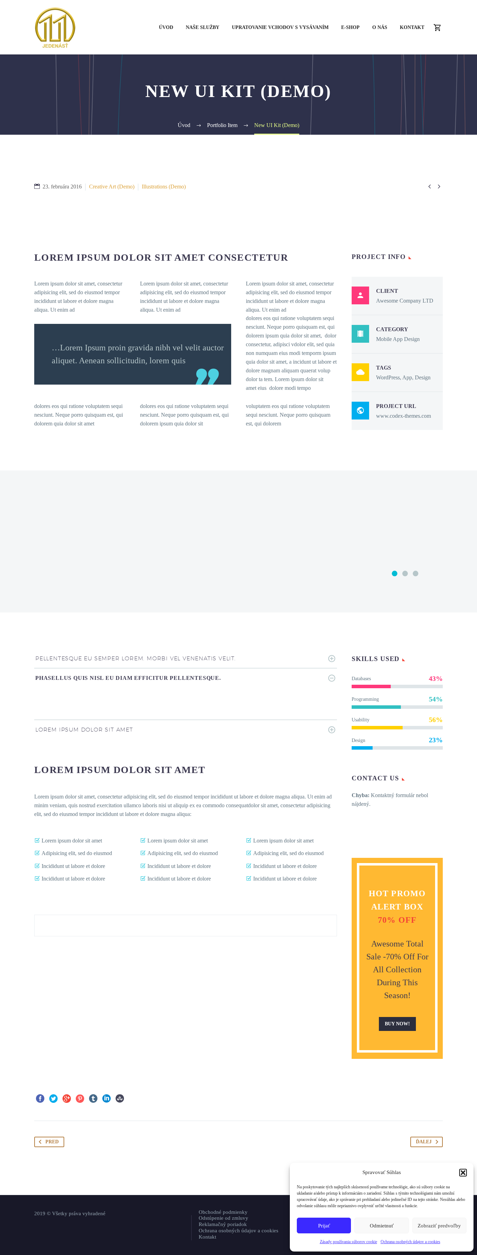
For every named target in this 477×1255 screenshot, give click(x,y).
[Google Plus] (67, 1098)
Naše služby (202, 27)
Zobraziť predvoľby (439, 1225)
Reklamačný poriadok (223, 1224)
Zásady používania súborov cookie (348, 1241)
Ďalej (424, 1141)
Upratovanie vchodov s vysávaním (280, 27)
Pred (52, 1141)
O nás (379, 27)
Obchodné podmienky (223, 1212)
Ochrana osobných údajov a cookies (410, 1241)
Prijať (324, 1225)
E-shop (350, 27)
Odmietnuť (382, 1225)
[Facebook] (40, 1098)
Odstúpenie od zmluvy (223, 1218)
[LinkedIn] (106, 1098)
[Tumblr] (93, 1098)
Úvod (166, 27)
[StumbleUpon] (120, 1098)
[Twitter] (53, 1098)
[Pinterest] (80, 1098)
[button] (463, 1172)
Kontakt (412, 27)
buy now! (397, 1023)
